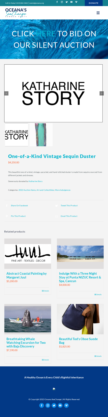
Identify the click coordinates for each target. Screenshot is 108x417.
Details (46, 291)
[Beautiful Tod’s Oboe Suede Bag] (80, 319)
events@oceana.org (36, 3)
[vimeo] (76, 2)
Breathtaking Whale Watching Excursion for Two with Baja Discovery (26, 342)
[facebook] (57, 2)
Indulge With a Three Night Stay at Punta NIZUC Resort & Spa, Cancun (80, 277)
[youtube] (71, 2)
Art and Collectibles (45, 190)
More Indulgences (62, 190)
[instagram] (62, 2)
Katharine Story (35, 181)
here (46, 33)
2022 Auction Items (27, 190)
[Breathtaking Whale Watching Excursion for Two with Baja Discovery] (27, 319)
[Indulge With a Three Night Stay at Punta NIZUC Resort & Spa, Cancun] (80, 254)
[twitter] (67, 2)
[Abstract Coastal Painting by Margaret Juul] (27, 254)
